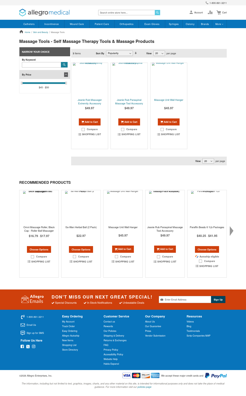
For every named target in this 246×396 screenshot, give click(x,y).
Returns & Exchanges (115, 340)
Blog (189, 326)
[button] (191, 12)
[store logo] (44, 12)
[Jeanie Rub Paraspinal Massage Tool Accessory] (129, 79)
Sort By (100, 53)
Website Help (111, 359)
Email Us (31, 324)
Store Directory (70, 349)
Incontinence (51, 24)
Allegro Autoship (70, 335)
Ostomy (190, 24)
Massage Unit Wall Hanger (168, 100)
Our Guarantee (153, 326)
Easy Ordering (69, 331)
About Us (150, 321)
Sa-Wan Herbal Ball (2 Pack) (81, 227)
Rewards (108, 326)
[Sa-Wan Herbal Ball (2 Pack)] (81, 207)
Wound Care (77, 24)
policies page (144, 386)
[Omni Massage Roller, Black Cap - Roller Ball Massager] (39, 207)
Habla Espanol (111, 363)
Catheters (29, 24)
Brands (205, 24)
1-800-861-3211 (218, 3)
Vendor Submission (155, 335)
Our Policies (110, 331)
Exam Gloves (151, 24)
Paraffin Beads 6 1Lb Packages (207, 227)
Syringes (174, 24)
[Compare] (211, 12)
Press (148, 331)
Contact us (109, 321)
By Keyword (29, 59)
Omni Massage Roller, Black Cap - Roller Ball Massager (39, 228)
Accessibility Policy (113, 354)
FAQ (106, 345)
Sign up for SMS (35, 333)
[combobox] (129, 12)
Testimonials (193, 331)
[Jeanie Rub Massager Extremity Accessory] (89, 79)
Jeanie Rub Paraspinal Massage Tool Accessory (129, 101)
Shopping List (69, 345)
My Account (68, 321)
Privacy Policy (111, 349)
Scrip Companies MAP (198, 335)
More (218, 24)
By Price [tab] (26, 74)
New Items (67, 340)
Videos (190, 321)
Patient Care (102, 24)
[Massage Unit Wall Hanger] (168, 79)
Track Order (68, 326)
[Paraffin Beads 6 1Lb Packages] (207, 207)
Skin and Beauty (41, 32)
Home (28, 32)
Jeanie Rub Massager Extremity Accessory (90, 101)
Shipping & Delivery (114, 335)
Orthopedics (127, 24)
